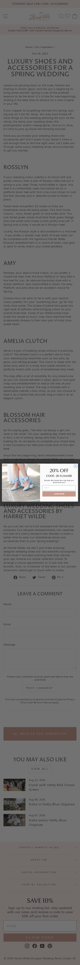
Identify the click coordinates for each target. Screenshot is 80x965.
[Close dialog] (75, 466)
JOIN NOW (59, 493)
